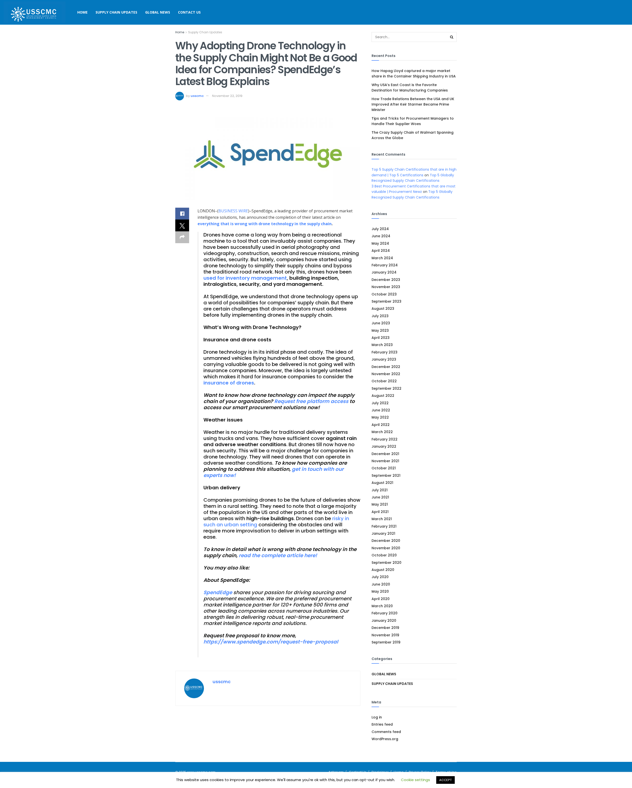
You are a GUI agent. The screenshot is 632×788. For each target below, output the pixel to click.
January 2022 (384, 446)
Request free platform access (311, 401)
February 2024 (385, 265)
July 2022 (380, 403)
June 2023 (381, 323)
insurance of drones (228, 382)
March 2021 (382, 518)
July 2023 (380, 315)
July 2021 (380, 490)
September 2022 (386, 388)
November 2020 (386, 548)
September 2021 (386, 475)
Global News (157, 12)
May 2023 (380, 330)
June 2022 (381, 410)
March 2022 (382, 431)
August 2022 (383, 395)
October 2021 (384, 468)
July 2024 (380, 228)
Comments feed (386, 731)
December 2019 (385, 627)
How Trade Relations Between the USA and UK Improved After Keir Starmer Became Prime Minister (413, 104)
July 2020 (380, 576)
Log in (377, 717)
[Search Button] (452, 37)
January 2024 (384, 272)
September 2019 (386, 642)
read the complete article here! (278, 555)
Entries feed (382, 724)
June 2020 (381, 584)
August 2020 (383, 569)
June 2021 (380, 497)
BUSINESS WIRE (233, 211)
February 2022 (384, 439)
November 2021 (385, 460)
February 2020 (384, 613)
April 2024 (381, 250)
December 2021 (385, 453)
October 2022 (384, 381)
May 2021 (380, 504)
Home (82, 12)
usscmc (197, 95)
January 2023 (384, 359)
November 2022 (386, 373)
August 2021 (382, 482)
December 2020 (386, 540)
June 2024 (381, 236)
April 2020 (381, 598)
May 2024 (380, 243)
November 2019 (385, 635)
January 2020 (384, 620)
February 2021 (384, 526)
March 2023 (382, 344)
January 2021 (383, 533)
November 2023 (386, 286)
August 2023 (383, 308)
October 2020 (384, 555)
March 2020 (382, 606)
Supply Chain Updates (116, 12)
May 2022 (380, 417)
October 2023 (384, 294)
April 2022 (381, 424)
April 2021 (380, 511)
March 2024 (382, 258)
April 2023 (381, 337)
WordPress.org (385, 738)
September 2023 (386, 301)
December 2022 (386, 366)
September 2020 (386, 562)
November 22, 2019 (227, 95)
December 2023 (386, 279)
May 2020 (380, 591)
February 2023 (384, 352)
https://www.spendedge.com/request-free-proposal (270, 641)
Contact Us (189, 12)
